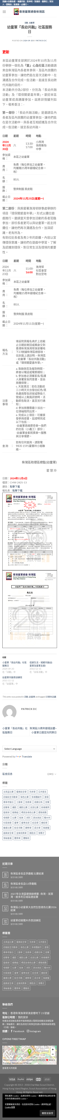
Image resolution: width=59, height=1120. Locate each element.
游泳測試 (37, 817)
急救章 (28, 802)
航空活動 (18, 827)
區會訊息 (7, 773)
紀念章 (35, 822)
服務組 (15, 812)
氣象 (21, 817)
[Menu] (4, 12)
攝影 (14, 807)
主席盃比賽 (8, 791)
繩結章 (44, 822)
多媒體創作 (36, 797)
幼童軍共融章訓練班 (12, 677)
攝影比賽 (23, 807)
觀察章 (28, 827)
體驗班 (26, 838)
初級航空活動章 (10, 797)
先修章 (32, 791)
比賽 (14, 817)
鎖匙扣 (32, 833)
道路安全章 (8, 833)
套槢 (47, 797)
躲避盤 (46, 827)
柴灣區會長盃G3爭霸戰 (24, 883)
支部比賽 (34, 807)
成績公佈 (38, 802)
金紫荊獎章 (21, 833)
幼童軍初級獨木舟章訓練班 (26, 920)
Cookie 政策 (10, 1107)
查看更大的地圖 (9, 1068)
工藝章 (19, 802)
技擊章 (6, 807)
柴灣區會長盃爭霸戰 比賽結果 (27, 873)
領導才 (41, 833)
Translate (27, 756)
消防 (28, 817)
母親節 (6, 817)
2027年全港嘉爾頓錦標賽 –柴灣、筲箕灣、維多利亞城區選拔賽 (32, 895)
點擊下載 (15, 486)
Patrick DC (41, 40)
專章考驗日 (8, 802)
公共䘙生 (42, 791)
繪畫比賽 (7, 827)
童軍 (16, 822)
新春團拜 (45, 807)
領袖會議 (7, 838)
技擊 (47, 802)
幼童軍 (32, 23)
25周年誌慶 (51, 696)
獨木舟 (47, 817)
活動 (26, 23)
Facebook (18, 1031)
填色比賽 (24, 797)
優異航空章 (21, 791)
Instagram (35, 1031)
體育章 (17, 838)
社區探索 (7, 822)
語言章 (37, 827)
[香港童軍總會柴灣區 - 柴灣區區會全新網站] (29, 11)
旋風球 (6, 812)
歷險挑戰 (42, 812)
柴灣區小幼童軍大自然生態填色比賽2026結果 (33, 909)
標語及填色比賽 (28, 812)
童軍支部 (25, 822)
